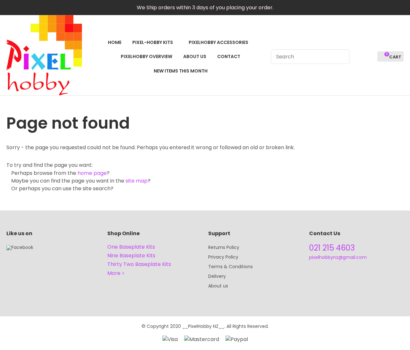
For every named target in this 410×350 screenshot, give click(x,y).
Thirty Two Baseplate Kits (139, 264)
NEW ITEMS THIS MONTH (181, 71)
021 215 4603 (332, 248)
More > (116, 273)
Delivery (217, 276)
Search (341, 56)
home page (92, 173)
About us (218, 286)
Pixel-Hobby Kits (152, 42)
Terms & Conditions (230, 266)
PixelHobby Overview (146, 56)
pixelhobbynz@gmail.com (338, 257)
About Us (194, 56)
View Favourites (369, 56)
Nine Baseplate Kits (131, 255)
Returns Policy (223, 247)
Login (358, 57)
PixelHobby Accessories (218, 42)
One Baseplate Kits (131, 247)
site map (137, 180)
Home (114, 42)
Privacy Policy (223, 257)
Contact (228, 56)
